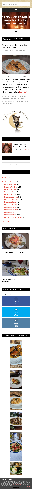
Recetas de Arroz (10, 189)
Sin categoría (6, 221)
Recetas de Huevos (10, 204)
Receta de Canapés (10, 184)
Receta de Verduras (10, 187)
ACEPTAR (16, 487)
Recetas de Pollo (7, 98)
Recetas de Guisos (10, 202)
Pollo (4, 103)
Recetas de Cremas (10, 194)
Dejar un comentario (17, 52)
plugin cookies (28, 486)
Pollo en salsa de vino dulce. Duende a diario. (14, 46)
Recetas (4, 177)
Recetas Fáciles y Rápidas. (13, 217)
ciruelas (18, 101)
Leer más (27, 149)
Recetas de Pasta (10, 207)
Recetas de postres (10, 215)
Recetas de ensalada (11, 197)
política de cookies (17, 484)
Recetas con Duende (19, 96)
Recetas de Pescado (11, 210)
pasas (27, 101)
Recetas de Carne (10, 192)
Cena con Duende (16, 16)
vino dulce (9, 103)
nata (22, 101)
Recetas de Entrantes (11, 199)
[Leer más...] (23, 92)
